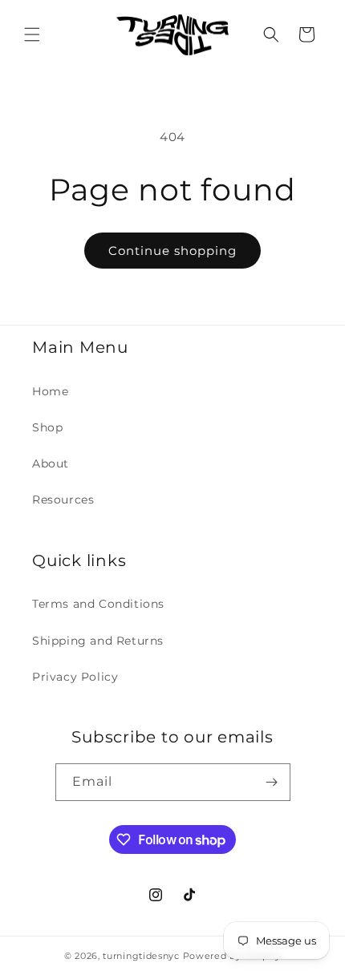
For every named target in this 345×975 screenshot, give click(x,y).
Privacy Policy (75, 677)
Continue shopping (172, 250)
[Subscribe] (272, 782)
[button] (32, 34)
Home (50, 391)
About (50, 463)
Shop (47, 427)
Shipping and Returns (98, 640)
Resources (63, 499)
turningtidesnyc (141, 955)
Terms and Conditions (98, 604)
